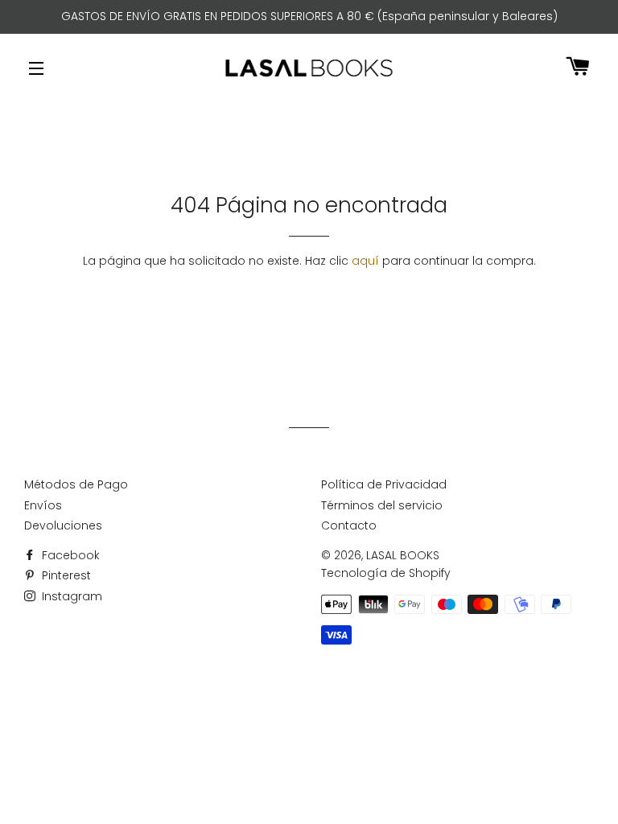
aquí (365, 261)
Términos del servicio (382, 505)
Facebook (69, 555)
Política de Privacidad (384, 484)
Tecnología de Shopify (386, 573)
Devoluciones (63, 525)
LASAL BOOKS (402, 555)
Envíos (43, 505)
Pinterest (65, 575)
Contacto (349, 525)
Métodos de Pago (76, 484)
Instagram (70, 596)
